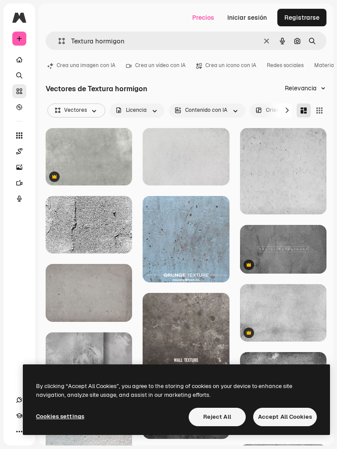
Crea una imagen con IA (86, 65)
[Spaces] (19, 151)
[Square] (319, 110)
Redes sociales (285, 65)
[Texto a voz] (19, 199)
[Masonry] (304, 110)
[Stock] (19, 91)
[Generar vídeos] (19, 183)
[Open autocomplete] (58, 41)
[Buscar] (19, 75)
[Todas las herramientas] (19, 135)
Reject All (217, 416)
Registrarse (301, 17)
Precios (203, 17)
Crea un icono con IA (230, 65)
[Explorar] (19, 107)
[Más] (19, 431)
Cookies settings (60, 416)
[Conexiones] (19, 400)
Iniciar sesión (247, 17)
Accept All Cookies (285, 416)
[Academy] (19, 416)
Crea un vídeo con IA (160, 65)
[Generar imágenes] (19, 167)
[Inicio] (19, 60)
